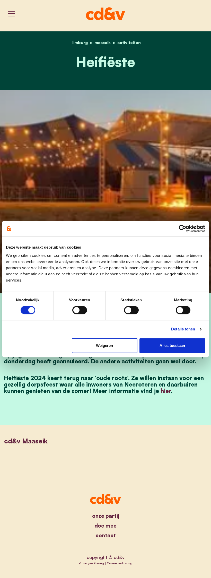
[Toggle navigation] (11, 13)
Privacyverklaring (91, 563)
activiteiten (129, 42)
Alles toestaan (172, 345)
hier (166, 390)
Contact (105, 535)
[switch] (79, 310)
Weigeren (104, 345)
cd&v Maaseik (26, 441)
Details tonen (183, 329)
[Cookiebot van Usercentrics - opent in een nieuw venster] (182, 228)
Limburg (80, 42)
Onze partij (105, 516)
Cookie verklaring (119, 563)
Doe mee (105, 525)
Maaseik (102, 42)
